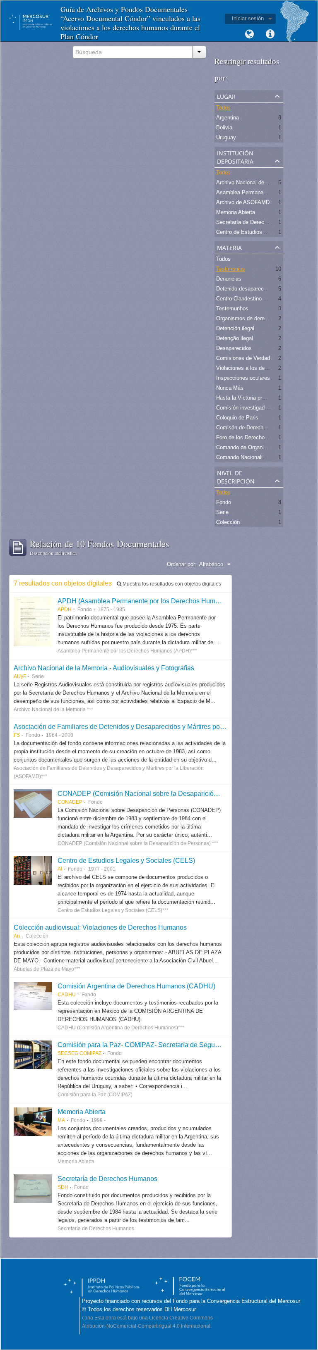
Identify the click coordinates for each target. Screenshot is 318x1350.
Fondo (223, 502)
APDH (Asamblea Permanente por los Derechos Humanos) (145, 601)
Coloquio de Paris (237, 417)
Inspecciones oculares (243, 378)
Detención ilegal (235, 328)
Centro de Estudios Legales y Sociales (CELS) (126, 860)
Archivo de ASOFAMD (243, 202)
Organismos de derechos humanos (258, 318)
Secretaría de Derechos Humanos (107, 1178)
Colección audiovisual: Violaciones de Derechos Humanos (100, 927)
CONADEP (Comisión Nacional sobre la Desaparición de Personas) (158, 793)
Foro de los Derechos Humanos (254, 437)
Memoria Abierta (235, 212)
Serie (222, 512)
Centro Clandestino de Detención (255, 298)
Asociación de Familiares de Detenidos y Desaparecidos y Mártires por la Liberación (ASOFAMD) (157, 726)
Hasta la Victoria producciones (252, 398)
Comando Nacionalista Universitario (258, 457)
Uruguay (226, 137)
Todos (223, 108)
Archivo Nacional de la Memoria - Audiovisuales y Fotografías (104, 667)
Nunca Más (229, 388)
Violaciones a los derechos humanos (260, 368)
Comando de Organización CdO (254, 447)
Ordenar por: (182, 564)
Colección (228, 522)
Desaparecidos (234, 348)
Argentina (227, 117)
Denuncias (228, 279)
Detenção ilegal (234, 338)
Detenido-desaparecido (243, 289)
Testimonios (230, 269)
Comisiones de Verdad (243, 358)
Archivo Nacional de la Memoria (254, 182)
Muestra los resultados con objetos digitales (171, 584)
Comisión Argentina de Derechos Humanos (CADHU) (136, 986)
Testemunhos (232, 308)
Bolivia (224, 127)
